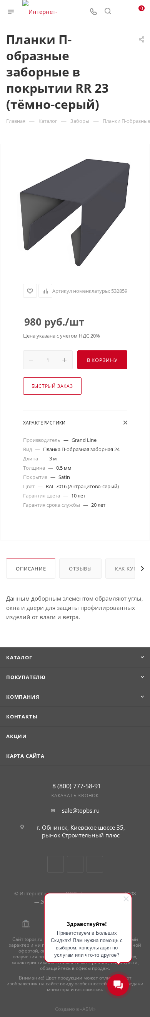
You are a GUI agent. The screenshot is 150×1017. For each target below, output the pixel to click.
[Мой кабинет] (122, 12)
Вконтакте (55, 864)
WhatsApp (95, 864)
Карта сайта (25, 755)
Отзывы (80, 568)
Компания (22, 696)
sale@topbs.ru (81, 810)
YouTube (75, 864)
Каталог (19, 657)
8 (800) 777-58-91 (76, 786)
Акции (16, 736)
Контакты (21, 716)
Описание (31, 568)
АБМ (87, 1008)
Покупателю (26, 677)
